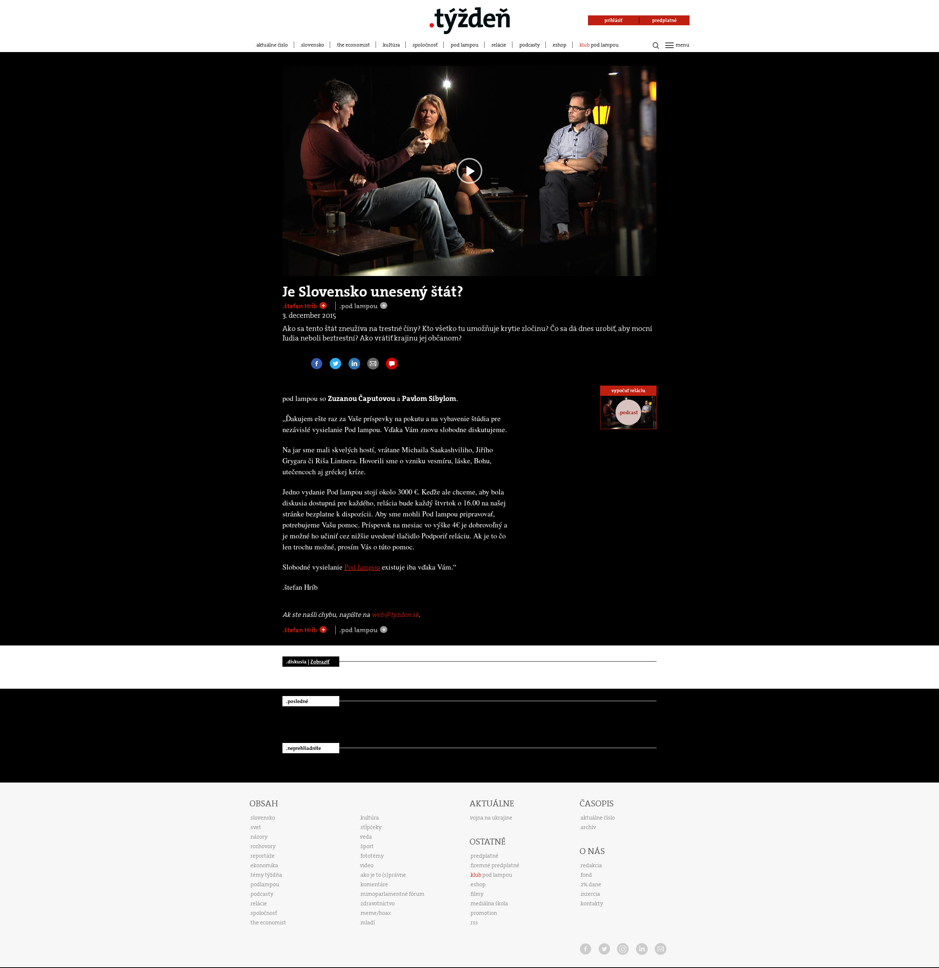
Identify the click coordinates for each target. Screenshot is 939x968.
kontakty (592, 903)
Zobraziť (319, 661)
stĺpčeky (371, 827)
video (366, 865)
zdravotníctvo (378, 903)
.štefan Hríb (300, 306)
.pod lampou (359, 306)
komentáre (374, 884)
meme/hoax (376, 913)
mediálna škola (489, 903)
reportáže (263, 856)
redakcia (591, 865)
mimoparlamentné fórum (392, 894)
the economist (353, 44)
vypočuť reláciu (628, 390)
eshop (559, 44)
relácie (499, 44)
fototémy (372, 856)
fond (586, 875)
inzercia (590, 894)
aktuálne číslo (272, 44)
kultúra (391, 44)
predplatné (484, 856)
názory (259, 836)
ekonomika (264, 865)
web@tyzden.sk (395, 614)
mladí (368, 922)
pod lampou (465, 44)
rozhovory (263, 846)
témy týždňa (266, 875)
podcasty (529, 44)
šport (367, 846)
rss (474, 922)
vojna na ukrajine (491, 817)
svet (256, 827)
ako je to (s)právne (383, 875)
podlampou (265, 884)
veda (366, 836)
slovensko (312, 44)
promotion (484, 913)
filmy (477, 894)
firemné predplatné (495, 865)
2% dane (591, 884)
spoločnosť (425, 44)
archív (588, 827)
